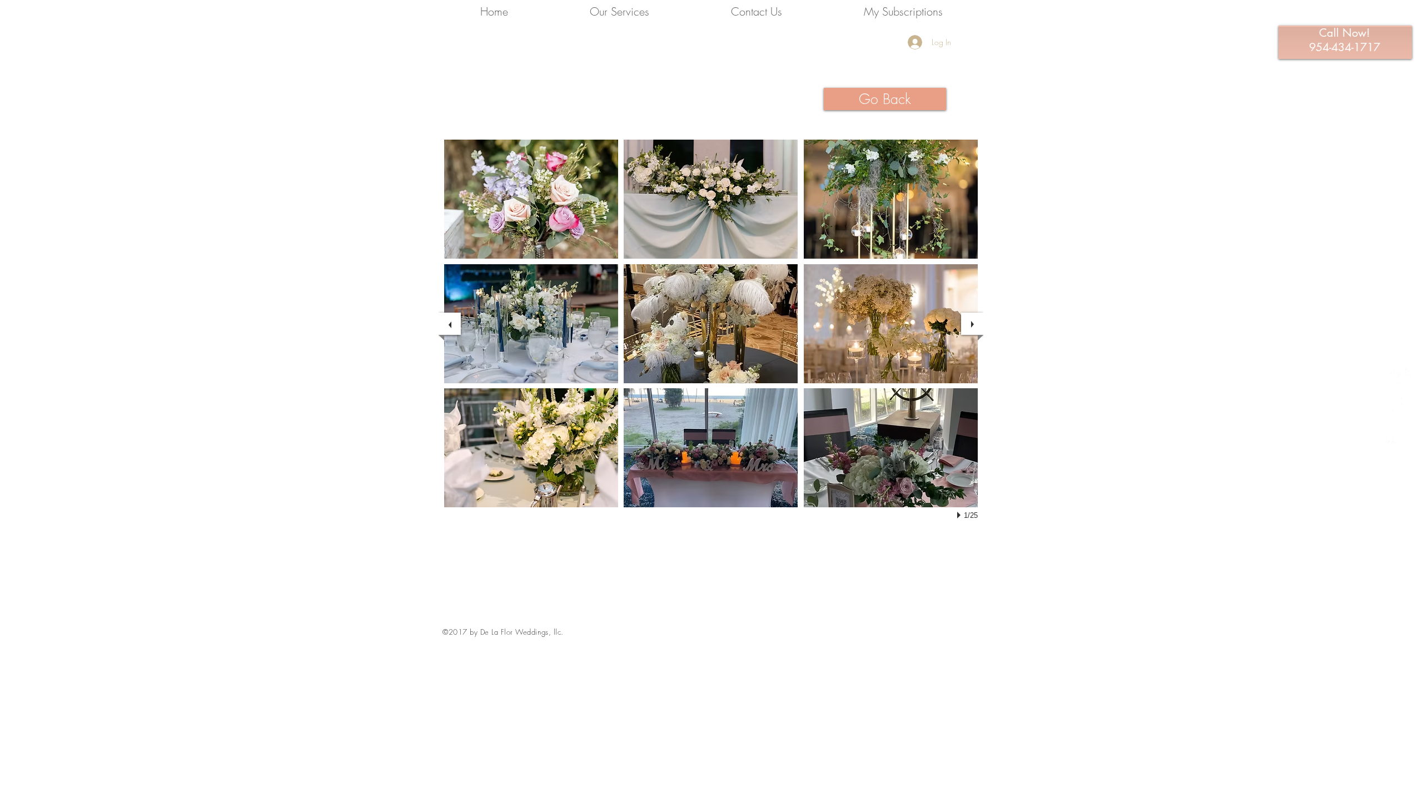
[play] (960, 515)
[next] (972, 324)
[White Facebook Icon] (1399, 371)
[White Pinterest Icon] (1399, 401)
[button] (531, 199)
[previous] (450, 324)
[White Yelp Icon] (1399, 431)
